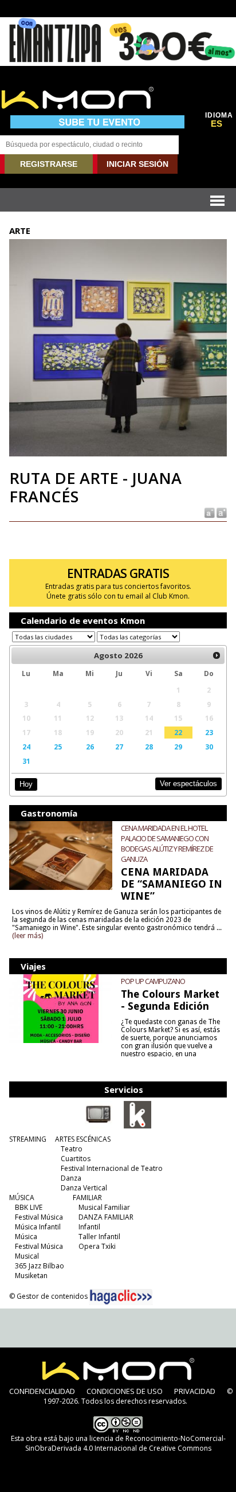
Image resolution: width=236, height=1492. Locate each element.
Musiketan (31, 1275)
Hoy (26, 784)
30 (209, 746)
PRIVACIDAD (194, 1391)
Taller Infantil (99, 1236)
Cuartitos (76, 1158)
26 (90, 746)
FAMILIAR (87, 1197)
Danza (71, 1178)
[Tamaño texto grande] (221, 512)
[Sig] (216, 655)
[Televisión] (98, 1126)
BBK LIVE (28, 1207)
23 (209, 732)
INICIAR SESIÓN (137, 164)
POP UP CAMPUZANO (153, 981)
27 (119, 746)
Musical (27, 1256)
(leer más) (27, 936)
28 (149, 746)
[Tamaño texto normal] (209, 512)
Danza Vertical (84, 1188)
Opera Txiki (97, 1246)
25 (58, 746)
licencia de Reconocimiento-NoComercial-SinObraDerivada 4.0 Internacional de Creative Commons (125, 1443)
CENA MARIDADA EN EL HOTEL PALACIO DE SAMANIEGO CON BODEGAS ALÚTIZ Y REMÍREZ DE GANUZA (167, 843)
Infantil (89, 1227)
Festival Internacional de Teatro (112, 1168)
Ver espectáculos (188, 783)
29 (178, 746)
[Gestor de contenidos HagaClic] (120, 1297)
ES (216, 123)
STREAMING (27, 1139)
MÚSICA (21, 1197)
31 (26, 760)
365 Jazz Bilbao (39, 1266)
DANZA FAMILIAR (105, 1217)
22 (178, 732)
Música (26, 1236)
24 (26, 746)
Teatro (71, 1149)
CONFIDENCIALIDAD (42, 1391)
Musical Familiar (104, 1207)
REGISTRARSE (48, 164)
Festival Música (39, 1217)
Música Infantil (38, 1227)
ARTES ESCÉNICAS (83, 1139)
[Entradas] (137, 1126)
